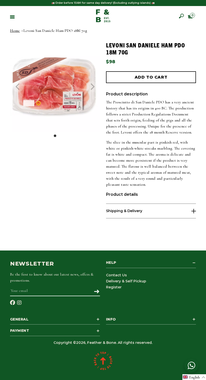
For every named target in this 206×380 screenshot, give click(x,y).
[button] (194, 377)
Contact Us (116, 275)
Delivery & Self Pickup (126, 281)
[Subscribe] (96, 292)
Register (114, 287)
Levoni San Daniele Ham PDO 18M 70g (55, 30)
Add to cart (151, 77)
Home (15, 30)
